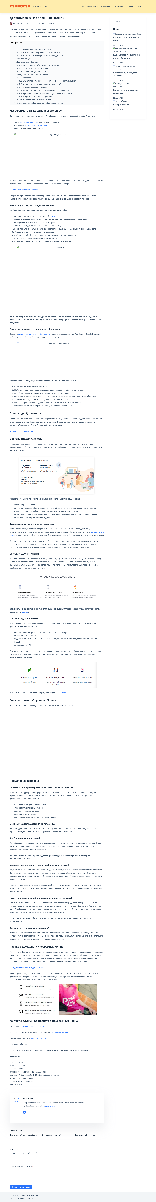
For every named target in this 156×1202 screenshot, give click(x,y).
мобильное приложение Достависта (34, 334)
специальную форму (29, 122)
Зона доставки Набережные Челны (32, 75)
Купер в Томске (121, 104)
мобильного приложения (36, 125)
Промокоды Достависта (26, 59)
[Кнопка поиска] (140, 21)
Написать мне (49, 1106)
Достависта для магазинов (35, 71)
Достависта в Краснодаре (86, 1135)
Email (61, 1159)
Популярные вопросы (26, 78)
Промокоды (119, 6)
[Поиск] (145, 6)
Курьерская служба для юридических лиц (41, 65)
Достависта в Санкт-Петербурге (23, 1135)
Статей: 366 (26, 1117)
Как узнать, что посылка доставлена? (39, 97)
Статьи (21, 1198)
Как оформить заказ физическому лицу (33, 49)
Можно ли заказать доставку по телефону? (42, 84)
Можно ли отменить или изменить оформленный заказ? (47, 90)
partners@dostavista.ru (61, 1032)
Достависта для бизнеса (27, 62)
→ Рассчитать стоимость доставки (25, 190)
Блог (139, 6)
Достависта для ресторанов (35, 68)
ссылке (53, 216)
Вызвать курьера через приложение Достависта (44, 56)
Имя (13, 1159)
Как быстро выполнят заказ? (35, 87)
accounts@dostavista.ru (33, 1026)
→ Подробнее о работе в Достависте (26, 967)
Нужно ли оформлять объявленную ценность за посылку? (49, 93)
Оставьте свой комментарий (22, 1166)
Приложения (105, 6)
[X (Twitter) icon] (24, 1112)
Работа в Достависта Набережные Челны (34, 100)
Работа (130, 6)
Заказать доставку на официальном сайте (41, 52)
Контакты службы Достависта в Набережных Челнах (39, 103)
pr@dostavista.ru (38, 1038)
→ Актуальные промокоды (21, 431)
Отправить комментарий (21, 1187)
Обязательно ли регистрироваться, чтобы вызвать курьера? (49, 81)
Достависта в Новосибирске (54, 1135)
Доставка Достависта (46, 23)
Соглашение (29, 1198)
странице (64, 693)
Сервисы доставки (89, 6)
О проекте (13, 1198)
